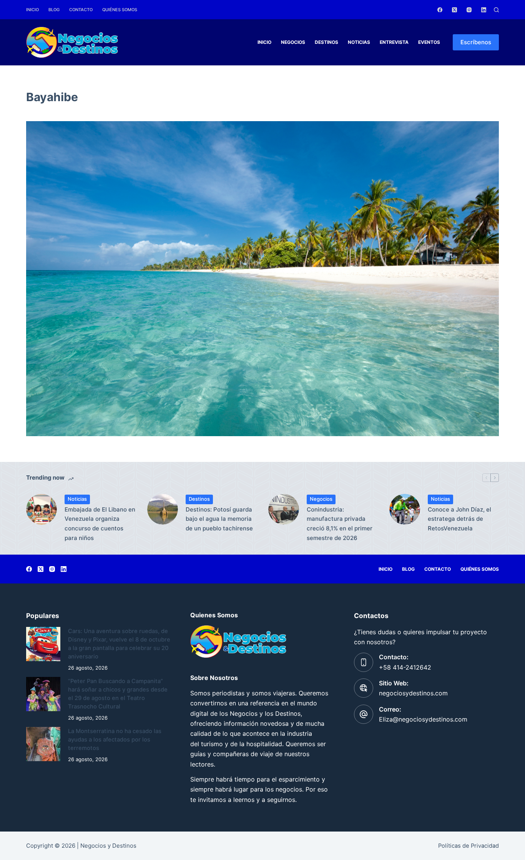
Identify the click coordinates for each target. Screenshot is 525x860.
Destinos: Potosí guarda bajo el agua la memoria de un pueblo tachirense (219, 519)
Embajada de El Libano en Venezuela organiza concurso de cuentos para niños (100, 524)
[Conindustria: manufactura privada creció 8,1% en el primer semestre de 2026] (283, 509)
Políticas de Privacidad (468, 845)
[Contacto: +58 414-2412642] (363, 662)
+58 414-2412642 (405, 667)
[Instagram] (469, 9)
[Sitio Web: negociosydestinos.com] (363, 688)
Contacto (81, 9)
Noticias (359, 42)
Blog (54, 9)
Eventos (429, 42)
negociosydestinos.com (413, 693)
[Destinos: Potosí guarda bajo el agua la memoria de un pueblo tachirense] (162, 509)
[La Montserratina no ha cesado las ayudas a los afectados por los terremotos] (43, 744)
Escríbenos (475, 42)
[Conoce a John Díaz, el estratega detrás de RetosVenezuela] (404, 509)
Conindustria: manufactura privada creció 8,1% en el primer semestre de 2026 (339, 524)
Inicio (32, 9)
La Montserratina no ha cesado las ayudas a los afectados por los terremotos (114, 740)
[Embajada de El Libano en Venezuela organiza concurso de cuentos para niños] (41, 509)
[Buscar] (496, 9)
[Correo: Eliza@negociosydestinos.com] (363, 714)
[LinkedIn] (483, 9)
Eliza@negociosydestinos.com (423, 719)
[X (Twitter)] (454, 9)
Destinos (326, 42)
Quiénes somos (119, 9)
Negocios (293, 42)
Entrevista (394, 42)
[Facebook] (439, 9)
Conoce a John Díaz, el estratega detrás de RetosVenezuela (459, 519)
